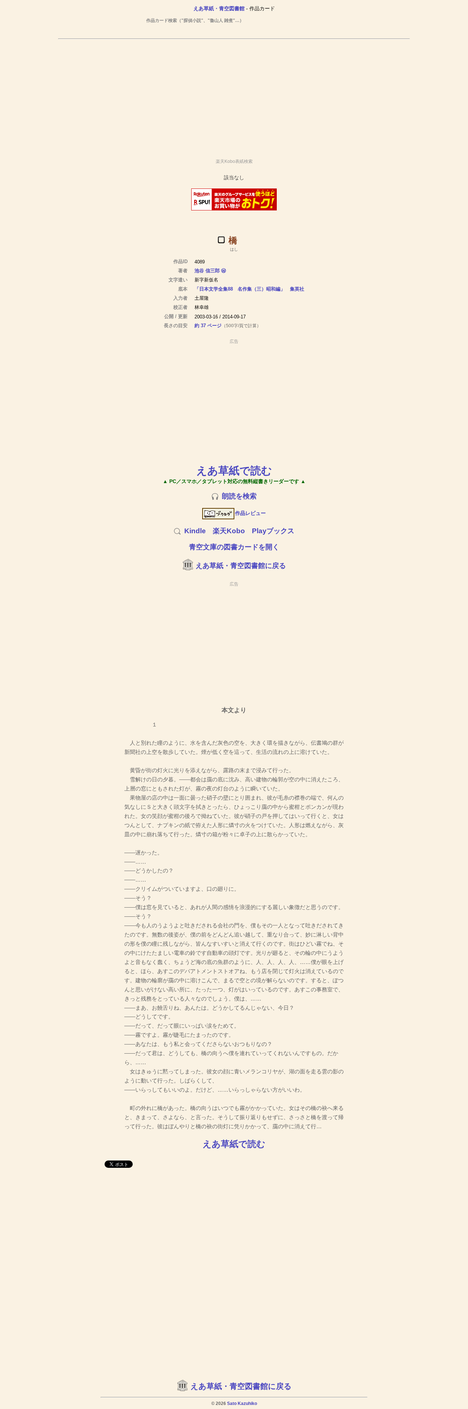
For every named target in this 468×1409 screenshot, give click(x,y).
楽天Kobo (229, 531)
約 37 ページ (208, 325)
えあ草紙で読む (234, 470)
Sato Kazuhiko (242, 1403)
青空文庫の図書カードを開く (234, 547)
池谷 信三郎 (207, 270)
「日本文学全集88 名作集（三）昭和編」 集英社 (249, 289)
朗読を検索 (239, 496)
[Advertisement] (234, 95)
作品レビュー (250, 513)
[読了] (221, 239)
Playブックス (273, 531)
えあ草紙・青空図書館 (219, 8)
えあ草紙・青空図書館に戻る (241, 565)
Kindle (195, 531)
